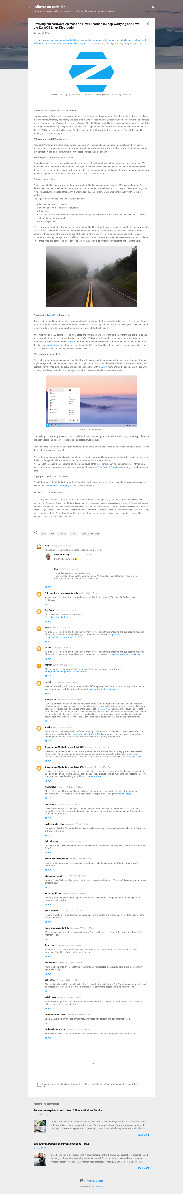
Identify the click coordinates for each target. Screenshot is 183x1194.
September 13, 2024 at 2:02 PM (97, 747)
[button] (147, 24)
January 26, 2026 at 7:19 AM (76, 824)
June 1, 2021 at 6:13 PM (61, 628)
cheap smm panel (53, 876)
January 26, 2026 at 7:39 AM (80, 859)
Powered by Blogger (93, 1181)
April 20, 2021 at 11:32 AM (65, 610)
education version (54, 345)
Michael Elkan (98, 1186)
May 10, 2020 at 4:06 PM (68, 569)
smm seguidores (53, 893)
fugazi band (50, 945)
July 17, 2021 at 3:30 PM (62, 665)
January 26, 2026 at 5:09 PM (78, 1029)
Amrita (48, 727)
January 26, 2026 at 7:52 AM (70, 911)
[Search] (153, 7)
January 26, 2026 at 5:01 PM (78, 1015)
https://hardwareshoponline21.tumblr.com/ (65, 671)
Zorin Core (102, 467)
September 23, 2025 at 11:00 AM (70, 787)
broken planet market (55, 1029)
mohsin (48, 647)
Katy (47, 545)
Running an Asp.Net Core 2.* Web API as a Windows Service (68, 1110)
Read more (143, 1135)
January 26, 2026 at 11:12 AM (82, 928)
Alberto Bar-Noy (61, 554)
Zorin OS (62, 533)
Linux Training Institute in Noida (88, 734)
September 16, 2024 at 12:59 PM (97, 767)
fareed (48, 627)
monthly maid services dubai (88, 776)
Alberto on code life (50, 7)
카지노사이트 (103, 709)
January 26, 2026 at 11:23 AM (70, 963)
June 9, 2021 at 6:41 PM (62, 648)
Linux (43, 533)
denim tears (50, 804)
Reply (48, 587)
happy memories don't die (57, 928)
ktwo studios (51, 962)
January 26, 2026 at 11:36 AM (69, 997)
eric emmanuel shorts (55, 1014)
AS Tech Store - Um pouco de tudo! (61, 593)
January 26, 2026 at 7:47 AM (74, 876)
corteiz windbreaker (54, 824)
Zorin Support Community (56, 485)
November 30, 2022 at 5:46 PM (69, 699)
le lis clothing (51, 841)
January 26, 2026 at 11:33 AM (68, 980)
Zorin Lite (115, 467)
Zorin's (48, 492)
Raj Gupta (49, 610)
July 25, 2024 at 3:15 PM (62, 727)
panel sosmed (51, 910)
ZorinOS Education (90, 533)
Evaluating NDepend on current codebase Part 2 (61, 1143)
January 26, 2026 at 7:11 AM (69, 804)
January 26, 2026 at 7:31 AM (70, 841)
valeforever (50, 997)
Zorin (105, 367)
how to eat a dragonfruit (56, 858)
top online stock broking (56, 617)
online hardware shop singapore (125, 654)
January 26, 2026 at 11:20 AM (69, 945)
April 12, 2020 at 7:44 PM (89, 593)
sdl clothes (50, 980)
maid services (124, 793)
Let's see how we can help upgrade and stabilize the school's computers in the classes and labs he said (83, 40)
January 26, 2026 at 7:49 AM (73, 893)
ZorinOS (51, 315)
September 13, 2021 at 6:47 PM (65, 682)
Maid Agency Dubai (132, 756)
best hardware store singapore (103, 689)
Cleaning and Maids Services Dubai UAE (64, 747)
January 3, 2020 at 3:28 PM (61, 546)
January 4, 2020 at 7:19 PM (81, 555)
